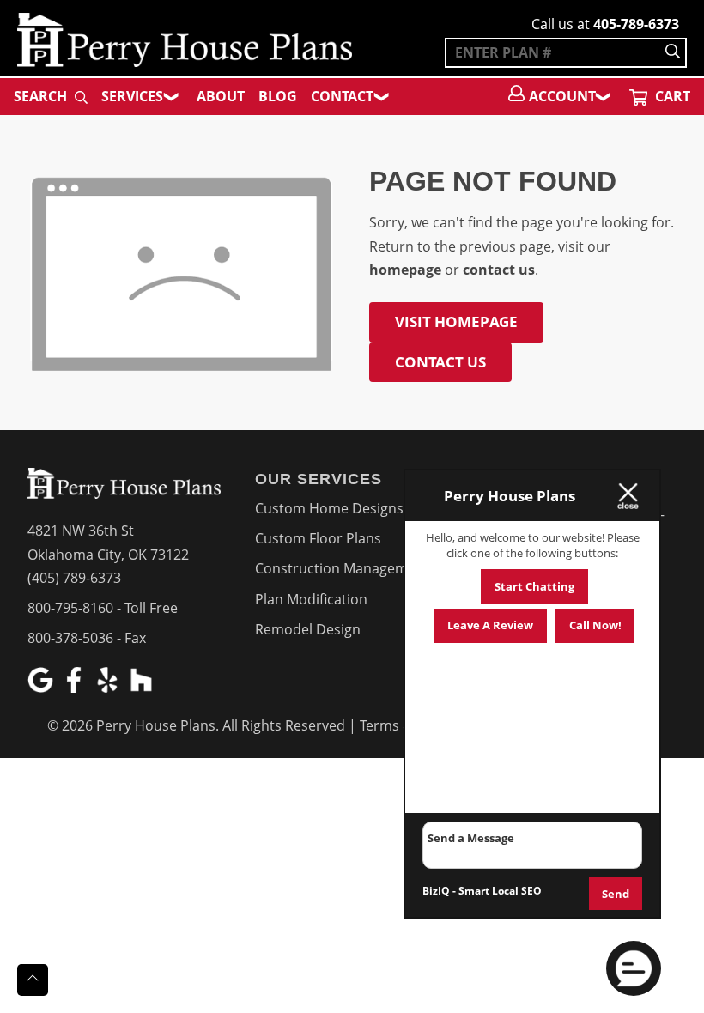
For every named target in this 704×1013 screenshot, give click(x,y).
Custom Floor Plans (318, 538)
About (221, 96)
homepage (405, 269)
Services (132, 96)
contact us (499, 269)
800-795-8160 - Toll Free (102, 607)
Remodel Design (308, 629)
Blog (277, 96)
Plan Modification (311, 599)
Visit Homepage (456, 321)
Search (42, 96)
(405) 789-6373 (74, 577)
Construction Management (342, 568)
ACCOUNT (562, 96)
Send (615, 893)
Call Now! (595, 625)
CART (671, 96)
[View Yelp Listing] (109, 687)
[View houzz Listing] (143, 687)
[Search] (672, 52)
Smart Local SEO (500, 890)
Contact (342, 96)
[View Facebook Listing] (76, 687)
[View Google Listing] (42, 687)
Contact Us (440, 362)
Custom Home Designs (329, 508)
